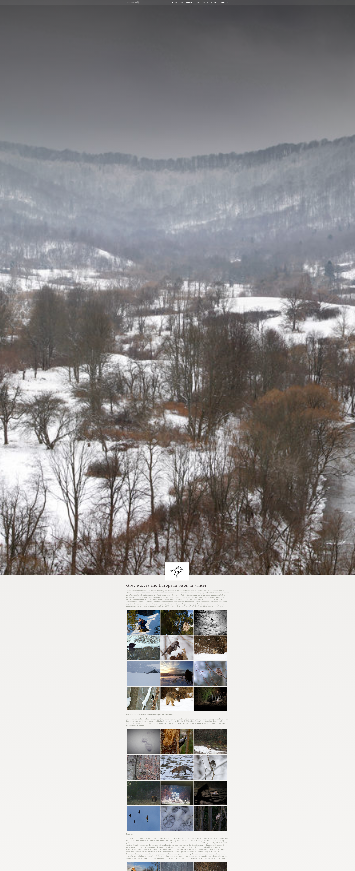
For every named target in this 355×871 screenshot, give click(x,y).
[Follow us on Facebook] (133, 2)
